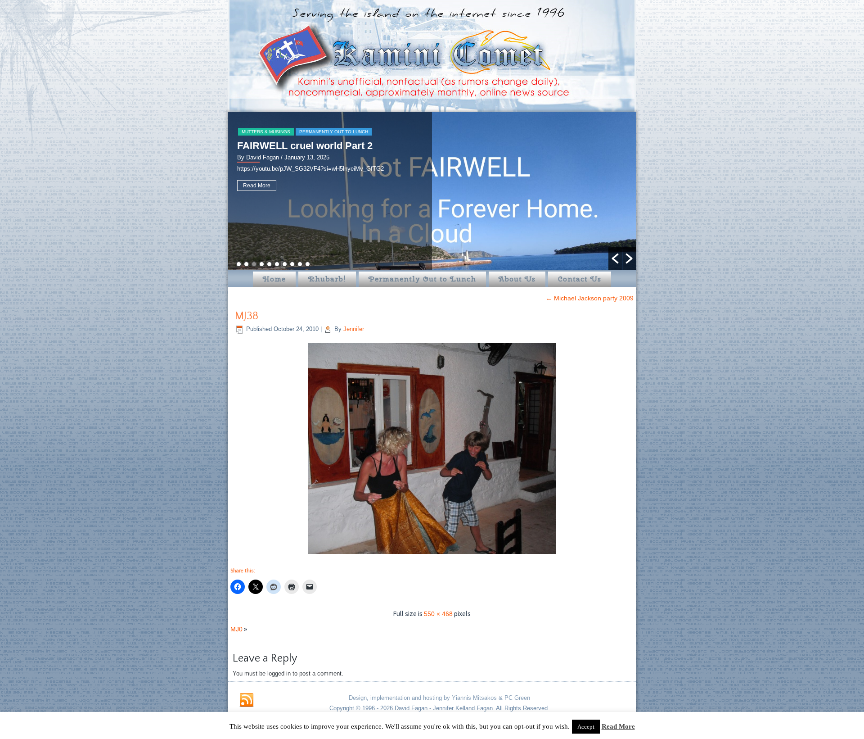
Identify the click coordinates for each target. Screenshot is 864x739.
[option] (432, 191)
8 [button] (292, 264)
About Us (517, 279)
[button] (615, 258)
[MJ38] (432, 554)
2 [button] (246, 264)
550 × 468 (438, 613)
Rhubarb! (327, 279)
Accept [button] (585, 726)
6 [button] (277, 264)
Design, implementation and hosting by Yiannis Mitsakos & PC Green (439, 697)
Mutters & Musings (266, 131)
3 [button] (254, 264)
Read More (256, 185)
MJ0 (236, 629)
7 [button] (285, 264)
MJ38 (246, 316)
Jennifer (353, 329)
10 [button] (307, 264)
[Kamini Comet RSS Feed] (246, 700)
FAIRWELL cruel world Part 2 (305, 145)
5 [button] (269, 264)
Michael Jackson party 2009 (590, 298)
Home (274, 279)
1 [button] (239, 264)
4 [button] (262, 264)
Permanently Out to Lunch (333, 131)
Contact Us (579, 279)
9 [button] (300, 264)
